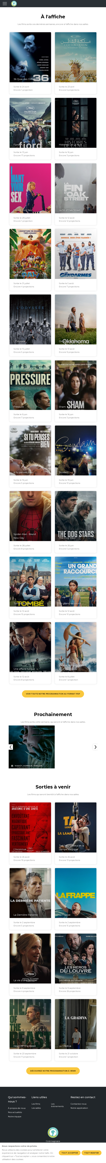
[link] (53, 1134)
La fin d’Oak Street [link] (69, 210)
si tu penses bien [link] (23, 472)
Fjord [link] (17, 144)
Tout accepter (70, 1153)
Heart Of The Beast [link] (25, 1046)
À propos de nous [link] (16, 1108)
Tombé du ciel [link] (22, 603)
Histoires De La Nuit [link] (70, 144)
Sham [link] (62, 406)
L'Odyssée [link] (19, 341)
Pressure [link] (19, 406)
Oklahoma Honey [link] (69, 341)
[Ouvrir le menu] (5, 3)
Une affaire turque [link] (24, 669)
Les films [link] (36, 1104)
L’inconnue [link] (20, 849)
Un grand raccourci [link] (70, 603)
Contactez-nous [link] (78, 1104)
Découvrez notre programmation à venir (53, 1071)
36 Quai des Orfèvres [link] (26, 79)
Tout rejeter (91, 1153)
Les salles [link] (36, 1108)
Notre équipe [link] (14, 1116)
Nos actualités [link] (15, 1112)
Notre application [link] (79, 1108)
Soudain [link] (64, 472)
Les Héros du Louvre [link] (70, 980)
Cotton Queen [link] (67, 79)
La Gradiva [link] (65, 1046)
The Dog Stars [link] (67, 538)
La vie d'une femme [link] (25, 980)
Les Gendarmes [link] (68, 275)
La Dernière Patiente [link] (26, 914)
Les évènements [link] (57, 1105)
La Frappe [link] (64, 914)
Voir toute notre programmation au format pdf (53, 694)
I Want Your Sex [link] (23, 210)
